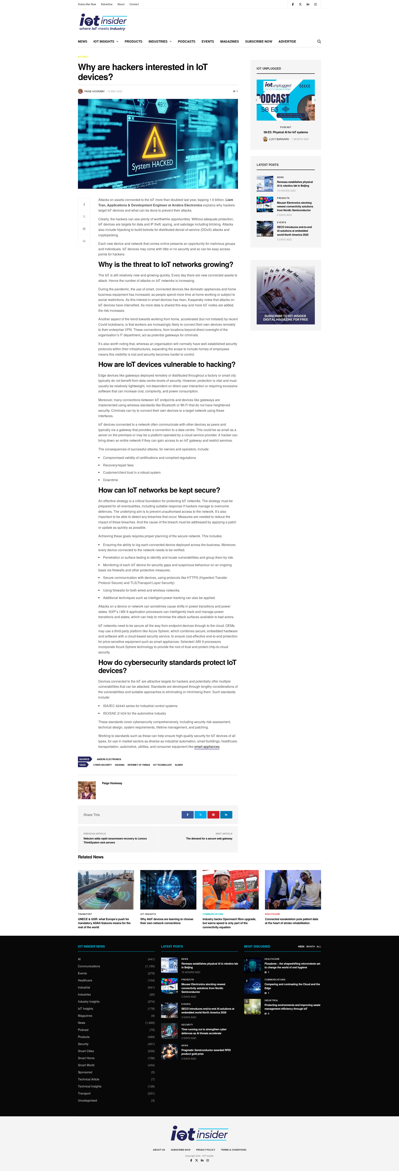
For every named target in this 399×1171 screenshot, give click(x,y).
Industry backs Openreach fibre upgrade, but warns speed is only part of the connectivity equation (229, 923)
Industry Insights (89, 1001)
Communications (213, 914)
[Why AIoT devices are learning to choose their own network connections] (168, 890)
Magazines (229, 41)
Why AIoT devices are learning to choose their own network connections (166, 921)
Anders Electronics (109, 759)
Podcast (285, 127)
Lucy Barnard (279, 139)
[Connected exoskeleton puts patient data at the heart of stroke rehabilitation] (293, 890)
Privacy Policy (205, 1149)
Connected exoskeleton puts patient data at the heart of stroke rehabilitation (291, 921)
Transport (85, 914)
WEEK (301, 946)
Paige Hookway (94, 91)
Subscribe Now (87, 4)
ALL (318, 946)
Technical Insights (89, 1086)
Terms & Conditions (233, 1149)
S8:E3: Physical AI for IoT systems (286, 132)
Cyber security (102, 764)
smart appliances (206, 746)
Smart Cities (86, 1050)
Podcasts (186, 41)
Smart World (86, 1065)
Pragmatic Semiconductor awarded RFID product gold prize (206, 1052)
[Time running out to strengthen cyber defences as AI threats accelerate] (169, 1031)
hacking (119, 764)
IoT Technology (162, 764)
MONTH (310, 946)
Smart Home (86, 1057)
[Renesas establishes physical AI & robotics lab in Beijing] (265, 183)
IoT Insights (104, 41)
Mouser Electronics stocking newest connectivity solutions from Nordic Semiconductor (295, 206)
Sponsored (85, 1072)
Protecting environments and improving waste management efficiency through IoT (292, 1007)
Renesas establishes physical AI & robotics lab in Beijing (295, 183)
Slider (179, 764)
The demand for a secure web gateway (209, 838)
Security (83, 57)
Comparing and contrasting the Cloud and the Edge (292, 986)
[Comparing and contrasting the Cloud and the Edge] (252, 986)
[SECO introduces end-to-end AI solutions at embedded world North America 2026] (265, 229)
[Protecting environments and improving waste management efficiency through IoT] (252, 1006)
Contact (134, 4)
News (82, 41)
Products (133, 41)
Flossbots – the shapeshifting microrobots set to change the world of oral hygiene (292, 965)
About (120, 4)
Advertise (106, 4)
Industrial (84, 987)
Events (208, 41)
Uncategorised (87, 1100)
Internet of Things (139, 764)
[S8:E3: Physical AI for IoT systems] (286, 100)
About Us (159, 1149)
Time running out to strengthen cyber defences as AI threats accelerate (204, 1031)
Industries (158, 41)
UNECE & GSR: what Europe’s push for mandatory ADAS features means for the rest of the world (104, 923)
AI (79, 959)
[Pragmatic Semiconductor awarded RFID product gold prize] (169, 1052)
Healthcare (272, 914)
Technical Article (88, 1079)
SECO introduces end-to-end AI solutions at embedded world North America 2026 (294, 230)
